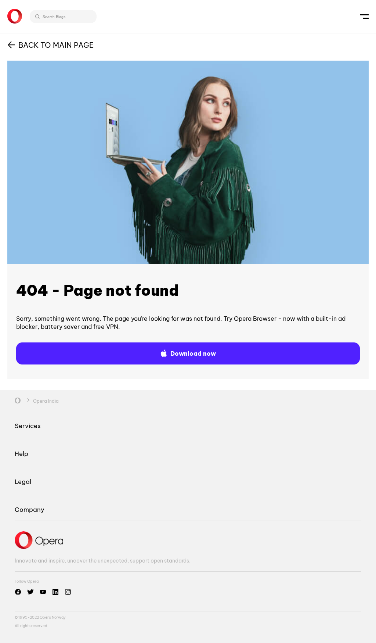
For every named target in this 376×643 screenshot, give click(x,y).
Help (21, 453)
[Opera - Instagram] (68, 592)
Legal (23, 481)
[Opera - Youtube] (43, 592)
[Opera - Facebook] (18, 592)
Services (27, 426)
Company (29, 509)
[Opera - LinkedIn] (55, 592)
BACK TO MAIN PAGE (56, 45)
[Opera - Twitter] (30, 592)
